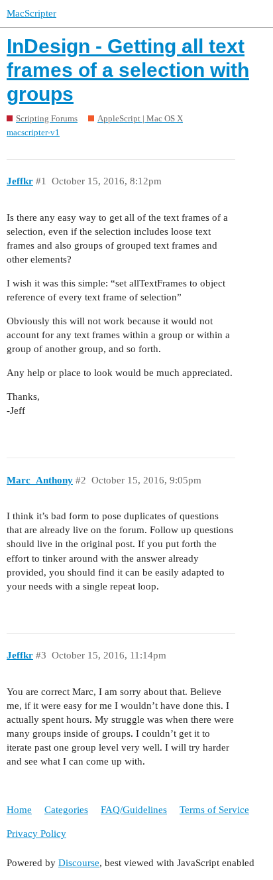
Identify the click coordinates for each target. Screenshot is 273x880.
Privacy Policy (36, 833)
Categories (66, 809)
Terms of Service (214, 809)
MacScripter (31, 13)
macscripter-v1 (33, 132)
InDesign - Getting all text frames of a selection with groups (128, 70)
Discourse (78, 862)
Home (19, 809)
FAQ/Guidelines (134, 809)
